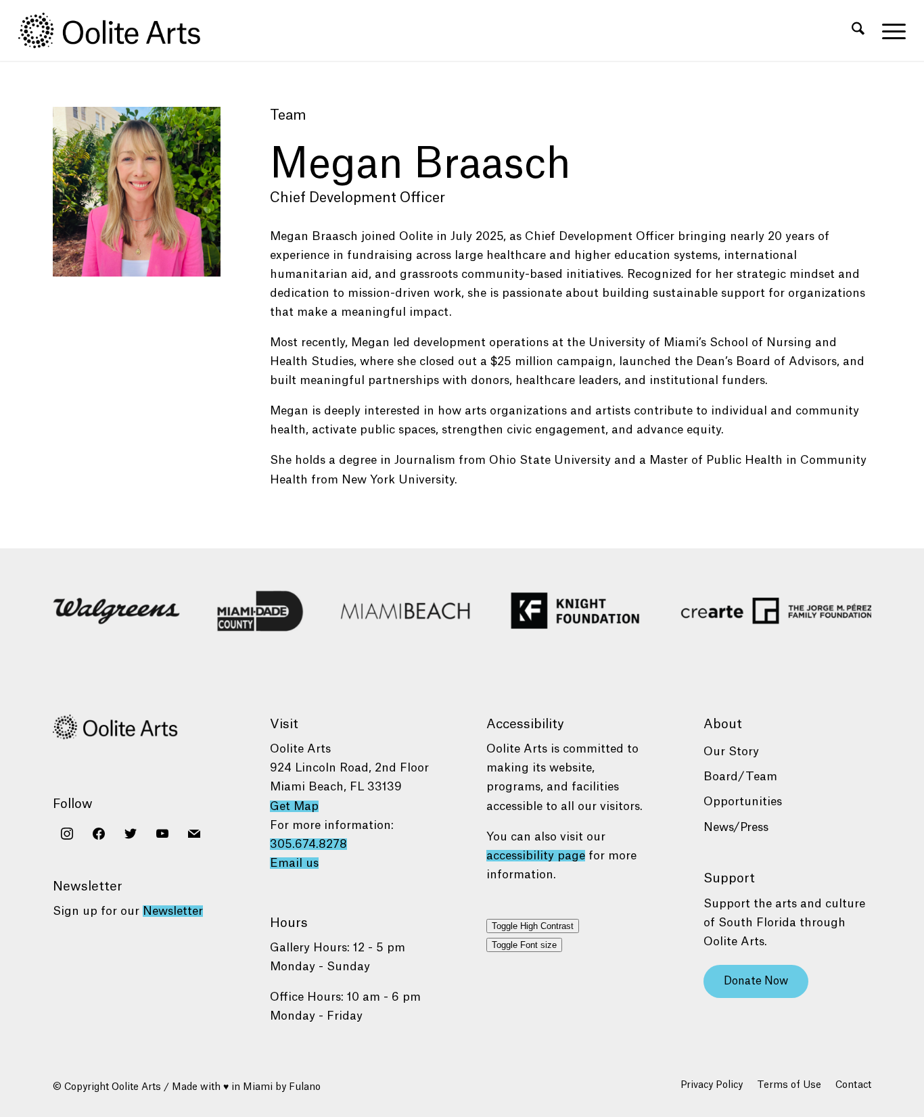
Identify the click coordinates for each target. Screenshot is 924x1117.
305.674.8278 (308, 844)
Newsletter (173, 911)
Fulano (305, 1087)
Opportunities (742, 801)
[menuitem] (858, 30)
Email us (294, 863)
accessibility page (535, 855)
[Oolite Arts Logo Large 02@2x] (117, 30)
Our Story (731, 751)
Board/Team (740, 776)
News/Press (735, 827)
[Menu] (889, 30)
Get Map (294, 806)
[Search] (858, 30)
